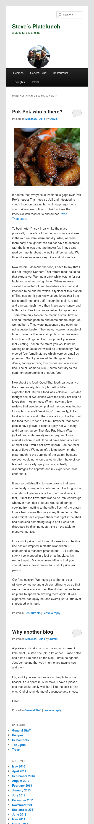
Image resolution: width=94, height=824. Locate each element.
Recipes (18, 73)
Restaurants (60, 73)
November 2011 (23, 805)
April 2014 (19, 771)
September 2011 (23, 809)
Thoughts (19, 82)
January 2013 (21, 790)
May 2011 (18, 819)
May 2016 (18, 766)
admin (53, 639)
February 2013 (22, 785)
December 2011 (23, 800)
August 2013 (20, 780)
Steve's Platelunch (36, 26)
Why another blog (32, 631)
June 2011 (19, 814)
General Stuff (38, 73)
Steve (53, 119)
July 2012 (18, 795)
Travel (35, 82)
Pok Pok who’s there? (37, 111)
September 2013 (23, 776)
